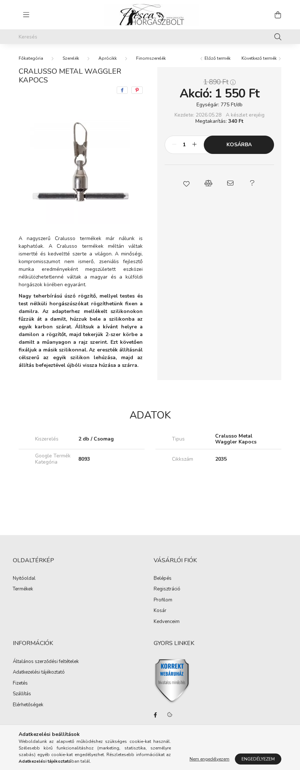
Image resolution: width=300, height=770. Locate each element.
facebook (155, 715)
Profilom (163, 600)
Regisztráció (167, 589)
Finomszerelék (151, 58)
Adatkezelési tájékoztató (39, 672)
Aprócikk (107, 58)
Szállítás (22, 694)
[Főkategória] (31, 58)
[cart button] (277, 14)
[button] (186, 183)
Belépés (163, 579)
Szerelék (71, 58)
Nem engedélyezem (209, 759)
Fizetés (20, 683)
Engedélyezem (258, 759)
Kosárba (239, 144)
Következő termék (259, 58)
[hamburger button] (26, 14)
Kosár (160, 611)
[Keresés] (277, 36)
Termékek (23, 589)
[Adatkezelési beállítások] (169, 715)
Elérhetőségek (28, 705)
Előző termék (216, 58)
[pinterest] (137, 90)
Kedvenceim (167, 622)
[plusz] (194, 144)
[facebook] (122, 90)
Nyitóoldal (24, 579)
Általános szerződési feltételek (46, 662)
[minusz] (174, 144)
